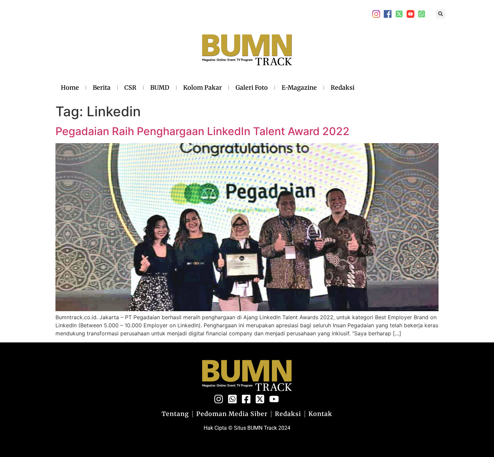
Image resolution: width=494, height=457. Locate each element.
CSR (130, 87)
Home (70, 87)
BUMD (159, 87)
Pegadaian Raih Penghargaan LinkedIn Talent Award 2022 (202, 131)
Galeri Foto (252, 87)
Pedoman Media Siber (231, 414)
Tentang (175, 414)
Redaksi (343, 87)
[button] (440, 13)
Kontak (320, 414)
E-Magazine (299, 87)
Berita (102, 87)
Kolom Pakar (202, 87)
